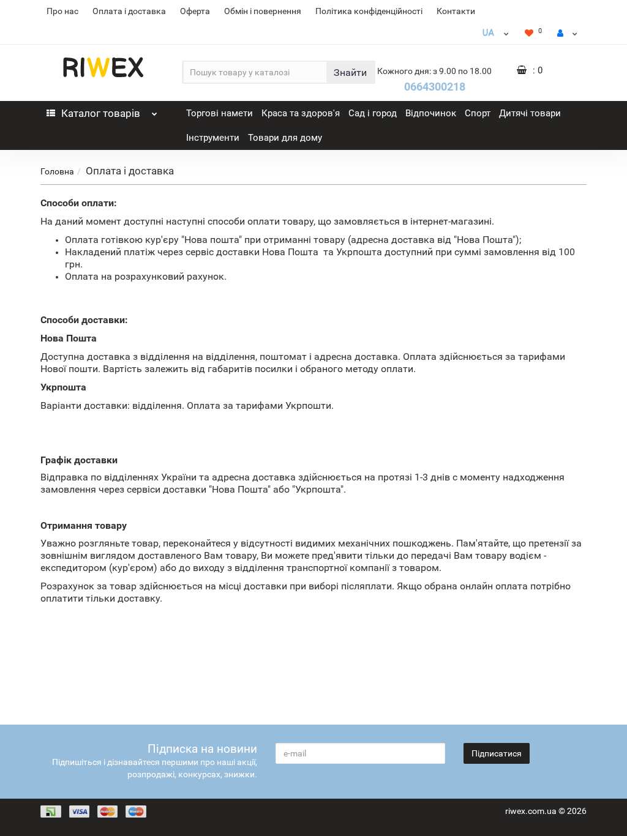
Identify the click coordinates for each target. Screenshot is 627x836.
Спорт (477, 113)
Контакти (456, 11)
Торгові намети (219, 113)
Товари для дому (285, 137)
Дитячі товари (530, 113)
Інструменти (212, 137)
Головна (57, 171)
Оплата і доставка (129, 11)
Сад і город (372, 113)
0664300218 (434, 86)
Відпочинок (430, 113)
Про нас (62, 11)
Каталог (100, 113)
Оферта (195, 11)
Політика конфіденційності (368, 11)
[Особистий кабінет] (567, 33)
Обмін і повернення (262, 11)
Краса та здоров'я (300, 113)
